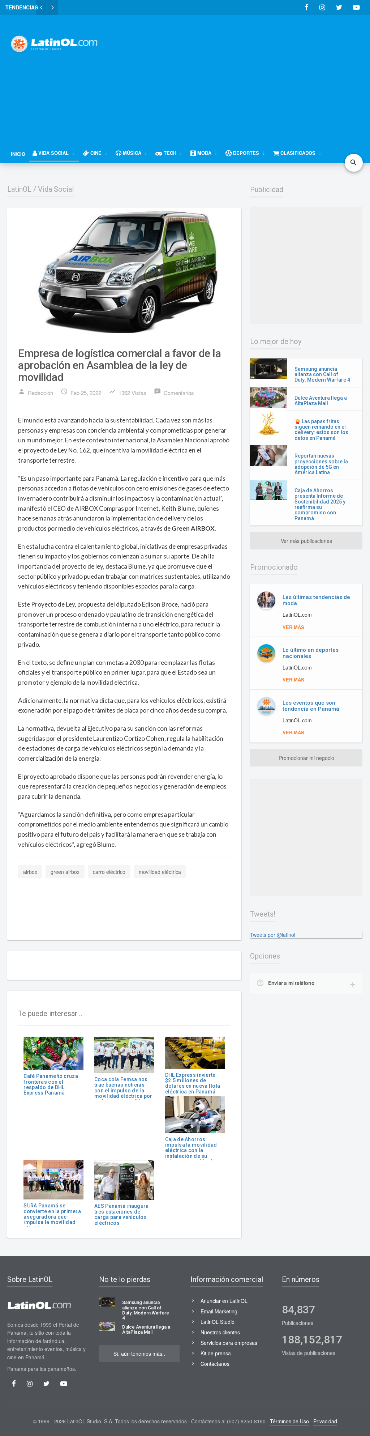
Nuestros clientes (220, 1332)
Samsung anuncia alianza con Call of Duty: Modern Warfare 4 (322, 374)
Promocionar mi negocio (306, 757)
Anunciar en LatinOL (224, 1300)
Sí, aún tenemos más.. (139, 1353)
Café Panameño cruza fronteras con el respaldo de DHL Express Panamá (50, 1084)
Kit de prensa (216, 1353)
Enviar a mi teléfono (291, 982)
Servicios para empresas (229, 1342)
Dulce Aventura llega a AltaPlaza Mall (320, 400)
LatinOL (19, 189)
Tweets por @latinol (272, 934)
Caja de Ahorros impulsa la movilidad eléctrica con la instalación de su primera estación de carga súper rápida (191, 1153)
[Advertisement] (242, 75)
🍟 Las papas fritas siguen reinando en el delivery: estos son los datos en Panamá (321, 430)
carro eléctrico (109, 871)
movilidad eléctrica (160, 871)
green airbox (65, 871)
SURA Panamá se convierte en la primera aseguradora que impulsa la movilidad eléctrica (52, 1217)
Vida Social (56, 189)
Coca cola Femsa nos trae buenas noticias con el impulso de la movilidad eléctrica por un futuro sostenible (123, 1090)
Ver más (293, 627)
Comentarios (174, 392)
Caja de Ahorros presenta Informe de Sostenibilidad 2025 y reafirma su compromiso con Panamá (319, 504)
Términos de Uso (289, 1421)
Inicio (18, 153)
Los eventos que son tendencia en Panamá (311, 706)
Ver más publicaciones (306, 540)
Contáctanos (215, 1363)
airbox (30, 871)
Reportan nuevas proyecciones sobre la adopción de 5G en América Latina (321, 464)
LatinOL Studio (218, 1321)
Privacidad (325, 1421)
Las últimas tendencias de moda (316, 600)
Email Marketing (219, 1311)
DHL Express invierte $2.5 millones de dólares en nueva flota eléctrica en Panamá (192, 1083)
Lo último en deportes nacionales (311, 653)
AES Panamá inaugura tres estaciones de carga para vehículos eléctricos (121, 1214)
